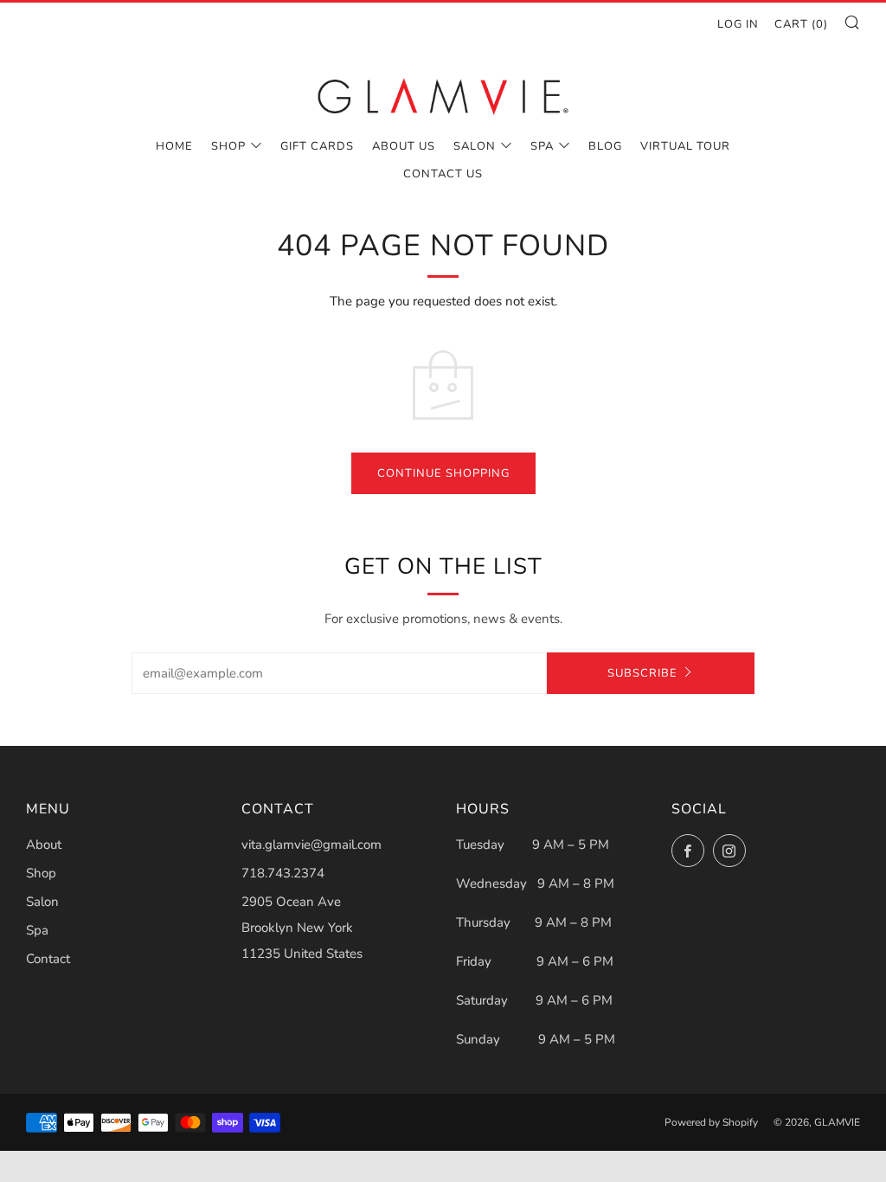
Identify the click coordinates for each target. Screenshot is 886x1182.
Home (174, 146)
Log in (738, 24)
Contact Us (443, 174)
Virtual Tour (685, 146)
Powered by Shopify (711, 1122)
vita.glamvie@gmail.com (311, 844)
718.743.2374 (282, 873)
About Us (403, 146)
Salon (474, 146)
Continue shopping (443, 473)
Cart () (801, 24)
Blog (605, 146)
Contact (48, 958)
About (43, 844)
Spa (542, 146)
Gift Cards (317, 146)
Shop (228, 146)
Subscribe (642, 673)
